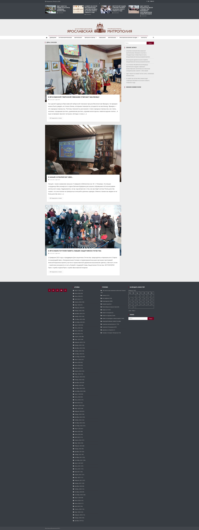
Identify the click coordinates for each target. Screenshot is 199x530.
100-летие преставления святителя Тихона (114, 290)
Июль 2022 (77, 431)
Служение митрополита (108, 324)
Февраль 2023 (78, 411)
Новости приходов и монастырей (111, 318)
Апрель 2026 (78, 302)
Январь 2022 (78, 448)
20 (130, 304)
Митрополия (112, 37)
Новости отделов (106, 315)
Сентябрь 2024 (79, 356)
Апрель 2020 (78, 509)
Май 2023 (77, 402)
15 (137, 301)
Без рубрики (105, 298)
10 (144, 298)
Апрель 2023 (78, 405)
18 (148, 301)
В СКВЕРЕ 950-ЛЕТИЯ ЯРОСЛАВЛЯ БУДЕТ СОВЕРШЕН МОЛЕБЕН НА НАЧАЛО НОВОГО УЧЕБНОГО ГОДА (91, 9)
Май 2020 (77, 506)
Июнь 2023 (78, 400)
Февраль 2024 (78, 377)
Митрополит (78, 37)
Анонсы (104, 295)
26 (151, 304)
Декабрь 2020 (78, 486)
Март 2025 (77, 339)
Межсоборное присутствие (109, 307)
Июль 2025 (77, 328)
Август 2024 (78, 359)
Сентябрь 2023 (79, 391)
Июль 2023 (77, 397)
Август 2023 (78, 394)
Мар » (133, 310)
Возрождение (106, 301)
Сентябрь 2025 (79, 322)
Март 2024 (77, 374)
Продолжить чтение (56, 118)
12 (151, 298)
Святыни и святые (90, 37)
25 (148, 304)
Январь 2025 (78, 345)
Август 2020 (78, 497)
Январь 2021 (78, 483)
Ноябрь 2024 (78, 351)
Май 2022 (77, 437)
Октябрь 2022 (78, 423)
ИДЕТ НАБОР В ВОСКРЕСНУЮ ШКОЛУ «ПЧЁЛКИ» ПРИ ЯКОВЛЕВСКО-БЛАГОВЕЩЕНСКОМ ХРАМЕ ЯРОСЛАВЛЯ (146, 10)
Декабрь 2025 (78, 313)
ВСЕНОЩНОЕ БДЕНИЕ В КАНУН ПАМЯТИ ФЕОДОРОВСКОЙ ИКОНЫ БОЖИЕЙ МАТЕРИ (138, 61)
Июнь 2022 (78, 434)
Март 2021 (77, 477)
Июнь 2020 (78, 503)
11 (148, 298)
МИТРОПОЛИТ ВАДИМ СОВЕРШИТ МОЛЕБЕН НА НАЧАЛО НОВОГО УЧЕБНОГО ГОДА (119, 8)
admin (58, 99)
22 (137, 304)
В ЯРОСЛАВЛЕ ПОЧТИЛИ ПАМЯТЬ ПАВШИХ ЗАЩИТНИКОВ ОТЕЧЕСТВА (74, 251)
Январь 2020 (78, 517)
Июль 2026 (77, 293)
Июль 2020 (77, 500)
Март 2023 (77, 408)
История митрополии (65, 37)
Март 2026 (77, 305)
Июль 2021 (77, 466)
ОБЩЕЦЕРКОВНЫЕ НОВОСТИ (110, 321)
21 (133, 304)
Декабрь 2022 (78, 417)
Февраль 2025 (78, 342)
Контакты (144, 37)
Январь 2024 (78, 379)
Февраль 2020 (78, 515)
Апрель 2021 (78, 474)
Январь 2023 (78, 414)
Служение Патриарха (108, 327)
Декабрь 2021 (78, 451)
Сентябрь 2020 (79, 494)
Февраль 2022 (78, 446)
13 (130, 301)
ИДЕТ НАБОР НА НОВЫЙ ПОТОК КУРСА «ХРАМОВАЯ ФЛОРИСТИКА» (63, 8)
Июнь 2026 (78, 296)
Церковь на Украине (107, 330)
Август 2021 (78, 463)
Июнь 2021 (78, 469)
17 (144, 301)
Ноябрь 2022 (78, 420)
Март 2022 (77, 443)
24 (144, 304)
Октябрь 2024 (78, 354)
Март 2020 (77, 512)
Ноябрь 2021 (78, 454)
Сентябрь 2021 (79, 460)
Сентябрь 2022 (79, 425)
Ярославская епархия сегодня (128, 37)
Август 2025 (78, 325)
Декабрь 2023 (78, 382)
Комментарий (106, 304)
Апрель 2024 (78, 371)
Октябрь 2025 (78, 319)
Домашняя (53, 37)
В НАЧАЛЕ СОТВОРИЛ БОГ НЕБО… (60, 177)
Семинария (102, 37)
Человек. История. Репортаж (110, 333)
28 (133, 307)
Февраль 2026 (78, 307)
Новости (104, 310)
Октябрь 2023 (78, 388)
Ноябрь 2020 (78, 489)
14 (133, 301)
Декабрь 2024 (78, 348)
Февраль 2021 (78, 480)
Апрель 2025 (78, 336)
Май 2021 (77, 471)
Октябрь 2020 (78, 492)
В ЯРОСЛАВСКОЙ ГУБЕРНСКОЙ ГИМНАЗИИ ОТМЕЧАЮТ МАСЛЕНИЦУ (73, 97)
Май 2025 (77, 333)
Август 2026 (78, 290)
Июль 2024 (77, 362)
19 (151, 301)
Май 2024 (77, 368)
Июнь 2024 (78, 365)
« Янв (129, 310)
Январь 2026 (78, 310)
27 (130, 307)
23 (140, 304)
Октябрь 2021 (78, 457)
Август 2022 (78, 428)
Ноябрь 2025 (78, 316)
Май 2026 (77, 299)
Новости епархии (107, 312)
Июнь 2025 (78, 331)
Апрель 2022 (78, 440)
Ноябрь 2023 (78, 385)
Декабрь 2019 (78, 520)
